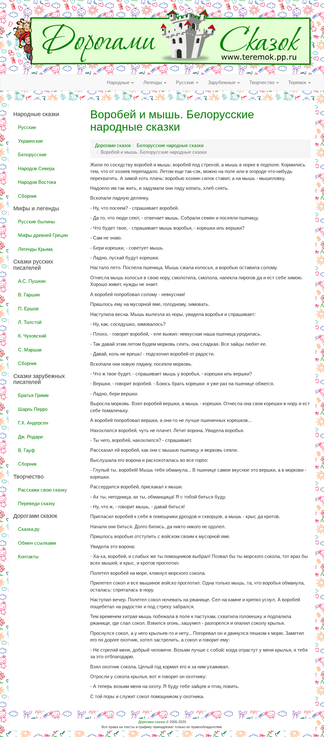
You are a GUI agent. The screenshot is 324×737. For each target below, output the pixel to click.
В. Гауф (26, 450)
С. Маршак (30, 349)
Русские (27, 127)
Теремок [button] (298, 82)
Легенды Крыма (35, 249)
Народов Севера (36, 168)
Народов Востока (37, 182)
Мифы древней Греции (43, 235)
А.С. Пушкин (32, 281)
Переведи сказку (36, 503)
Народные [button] (119, 82)
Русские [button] (185, 82)
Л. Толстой (29, 322)
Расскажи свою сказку (42, 489)
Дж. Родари (30, 436)
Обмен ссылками (37, 543)
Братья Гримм (33, 395)
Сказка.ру (29, 529)
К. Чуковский (32, 335)
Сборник (27, 196)
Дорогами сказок (151, 722)
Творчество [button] (262, 82)
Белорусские (32, 154)
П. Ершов (28, 308)
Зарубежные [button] (222, 82)
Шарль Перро (32, 409)
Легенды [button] (153, 82)
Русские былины (36, 221)
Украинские (30, 141)
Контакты (28, 556)
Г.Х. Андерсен (33, 422)
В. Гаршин (29, 294)
